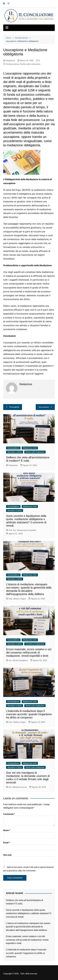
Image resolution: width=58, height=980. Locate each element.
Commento (9, 814)
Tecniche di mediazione (35, 644)
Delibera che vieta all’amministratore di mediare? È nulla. (24, 902)
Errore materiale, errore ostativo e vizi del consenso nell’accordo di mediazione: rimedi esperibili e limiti (28, 652)
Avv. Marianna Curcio (18, 787)
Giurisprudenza (12, 64)
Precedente (14, 407)
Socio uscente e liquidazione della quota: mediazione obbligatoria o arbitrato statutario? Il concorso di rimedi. (28, 913)
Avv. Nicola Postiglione (18, 660)
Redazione (10, 60)
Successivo (43, 407)
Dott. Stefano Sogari (17, 599)
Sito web (7, 855)
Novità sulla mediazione (30, 64)
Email (6, 842)
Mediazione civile (30, 448)
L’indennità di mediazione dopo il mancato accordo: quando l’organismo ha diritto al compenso (29, 714)
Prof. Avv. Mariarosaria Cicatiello (22, 530)
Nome (6, 830)
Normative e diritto (14, 452)
